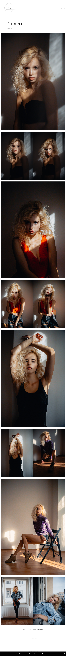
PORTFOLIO (40, 8)
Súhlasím (39, 654)
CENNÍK (50, 8)
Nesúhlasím (45, 654)
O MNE (45, 8)
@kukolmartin (39, 629)
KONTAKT (55, 8)
